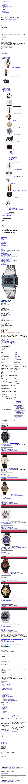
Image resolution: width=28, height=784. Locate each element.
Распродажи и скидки (8, 697)
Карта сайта (14, 729)
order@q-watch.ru (15, 716)
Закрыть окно (4, 45)
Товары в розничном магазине (10, 700)
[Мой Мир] (5, 346)
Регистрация (6, 12)
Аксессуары (3, 257)
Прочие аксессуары (10, 213)
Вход (4, 11)
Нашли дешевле (12, 342)
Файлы (2, 262)
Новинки (5, 695)
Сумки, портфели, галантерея (20, 149)
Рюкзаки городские (13, 154)
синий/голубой (17, 379)
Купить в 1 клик (4, 449)
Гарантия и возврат (7, 6)
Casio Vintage (4, 324)
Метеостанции (16, 127)
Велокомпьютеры (13, 208)
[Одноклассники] (3, 346)
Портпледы (11, 156)
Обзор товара (4, 251)
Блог (4, 9)
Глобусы (14, 120)
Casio (2, 319)
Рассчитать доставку (16, 343)
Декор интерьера (17, 134)
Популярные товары (8, 696)
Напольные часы (17, 113)
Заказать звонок (12, 19)
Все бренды (6, 694)
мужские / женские (5, 316)
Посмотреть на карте (5, 730)
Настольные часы (17, 106)
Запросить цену (12, 781)
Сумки (10, 151)
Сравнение (10, 449)
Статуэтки (17, 141)
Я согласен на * (13, 767)
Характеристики (4, 256)
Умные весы (11, 212)
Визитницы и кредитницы (15, 162)
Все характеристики (5, 314)
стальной (16, 381)
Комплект (3, 254)
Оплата (5, 4)
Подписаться (11, 341)
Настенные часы (17, 99)
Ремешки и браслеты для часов (20, 190)
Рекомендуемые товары (8, 699)
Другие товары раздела (17, 339)
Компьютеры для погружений (16, 209)
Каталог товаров (4, 53)
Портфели (11, 152)
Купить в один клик (16, 768)
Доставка (5, 5)
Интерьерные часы (14, 76)
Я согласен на (13, 34)
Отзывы (5, 7)
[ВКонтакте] (1, 346)
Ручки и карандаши (17, 169)
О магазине (6, 1)
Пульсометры (12, 210)
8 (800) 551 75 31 (4, 743)
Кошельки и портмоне (14, 160)
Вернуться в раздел (5, 250)
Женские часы (6, 58)
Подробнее (3, 448)
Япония (2, 331)
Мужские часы (6, 57)
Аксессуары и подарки (15, 85)
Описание (3, 255)
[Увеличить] (9, 298)
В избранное (3, 450)
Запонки (13, 183)
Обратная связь (4, 742)
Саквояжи (11, 153)
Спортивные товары (10, 207)
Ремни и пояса (12, 159)
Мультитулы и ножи (15, 205)
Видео (2, 264)
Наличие (3, 261)
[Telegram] (9, 346)
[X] (7, 346)
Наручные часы (16, 67)
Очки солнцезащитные (18, 176)
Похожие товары (4, 260)
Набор (2, 253)
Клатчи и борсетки (13, 157)
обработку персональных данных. (16, 34)
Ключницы (11, 158)
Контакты (5, 2)
